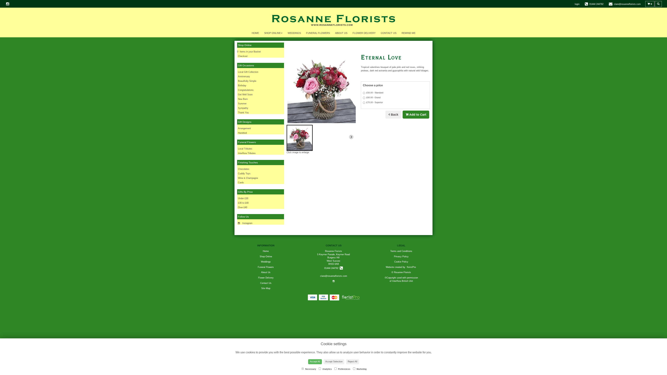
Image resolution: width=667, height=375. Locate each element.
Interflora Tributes (247, 153)
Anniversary (244, 76)
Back (394, 114)
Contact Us (388, 33)
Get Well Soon (245, 94)
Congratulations (246, 90)
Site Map (265, 288)
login (577, 4)
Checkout (243, 56)
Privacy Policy (401, 256)
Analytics (327, 369)
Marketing (361, 369)
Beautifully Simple (247, 81)
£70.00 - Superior (374, 102)
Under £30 (243, 198)
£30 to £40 (243, 203)
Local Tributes (245, 148)
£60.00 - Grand (373, 97)
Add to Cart (417, 114)
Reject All (352, 361)
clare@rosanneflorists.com (333, 276)
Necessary (310, 369)
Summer (242, 103)
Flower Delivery (364, 33)
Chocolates (243, 169)
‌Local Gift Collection (248, 72)
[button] (300, 138)
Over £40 (242, 207)
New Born (243, 99)
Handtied (242, 133)
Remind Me (408, 33)
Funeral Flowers (318, 33)
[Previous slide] (291, 137)
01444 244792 (332, 268)
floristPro (411, 267)
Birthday (242, 85)
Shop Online (272, 33)
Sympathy (243, 108)
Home (255, 33)
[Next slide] (351, 137)
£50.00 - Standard (374, 92)
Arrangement (244, 128)
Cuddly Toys (244, 173)
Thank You (243, 112)
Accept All (315, 361)
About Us (341, 33)
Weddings (294, 33)
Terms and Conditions (401, 251)
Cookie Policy (401, 261)
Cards (241, 182)
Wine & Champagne (248, 178)
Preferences (343, 369)
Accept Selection (334, 361)
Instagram (247, 223)
